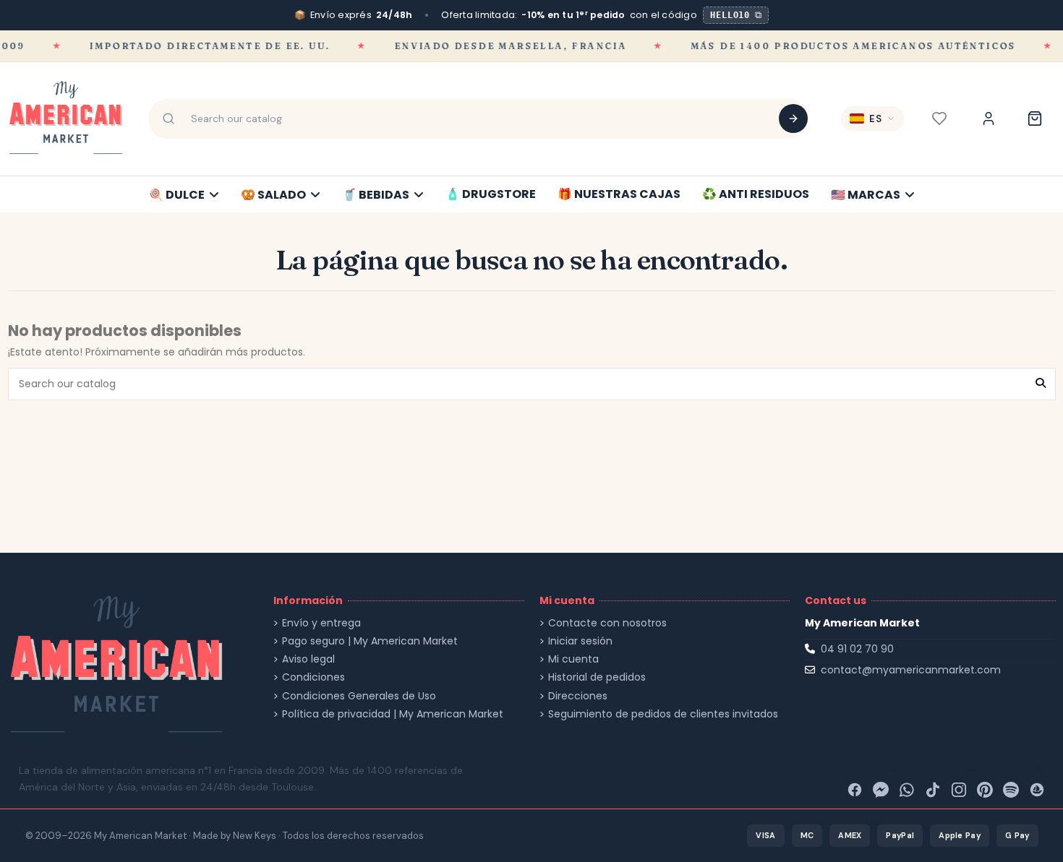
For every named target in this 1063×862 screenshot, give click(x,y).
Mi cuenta (573, 659)
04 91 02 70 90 (857, 649)
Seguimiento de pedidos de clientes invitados (663, 714)
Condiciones (313, 677)
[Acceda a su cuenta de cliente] (988, 118)
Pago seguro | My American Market (370, 641)
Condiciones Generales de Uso (359, 696)
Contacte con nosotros (607, 623)
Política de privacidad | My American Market (392, 714)
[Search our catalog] (793, 118)
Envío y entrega (321, 623)
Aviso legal (308, 659)
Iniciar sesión (580, 641)
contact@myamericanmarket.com (911, 670)
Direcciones (577, 696)
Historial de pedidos (597, 677)
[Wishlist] (939, 118)
